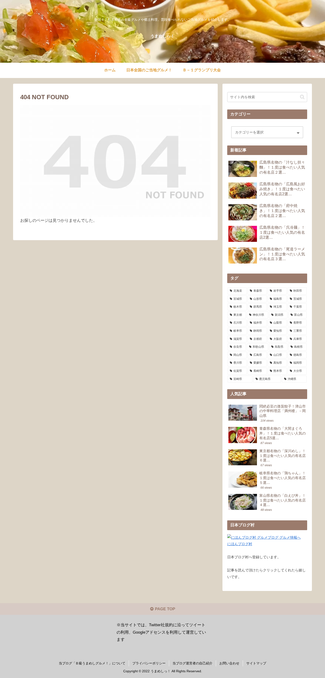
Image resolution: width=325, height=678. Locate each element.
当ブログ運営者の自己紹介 (192, 663)
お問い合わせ (229, 663)
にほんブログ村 (239, 544)
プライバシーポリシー (149, 663)
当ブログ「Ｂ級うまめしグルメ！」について (92, 663)
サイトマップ (256, 663)
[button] (302, 97)
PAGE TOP (164, 609)
